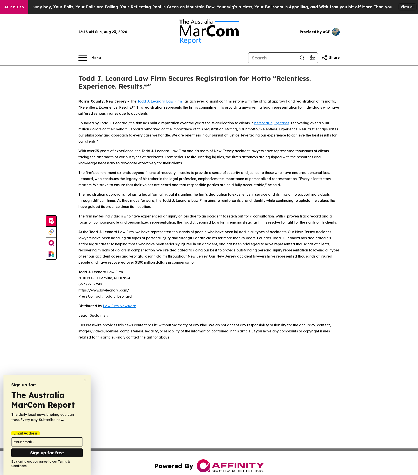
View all (407, 7)
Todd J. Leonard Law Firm (159, 101)
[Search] (302, 58)
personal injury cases (271, 123)
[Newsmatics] (51, 253)
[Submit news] (51, 221)
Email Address (25, 433)
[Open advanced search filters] (312, 58)
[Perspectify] (51, 232)
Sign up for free (47, 452)
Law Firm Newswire (119, 306)
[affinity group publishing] (51, 243)
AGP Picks (14, 7)
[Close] (85, 380)
